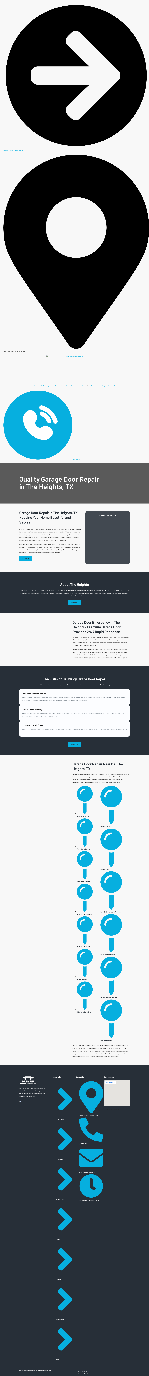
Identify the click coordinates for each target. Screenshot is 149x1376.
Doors (84, 386)
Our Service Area (71, 386)
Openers (93, 386)
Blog (103, 386)
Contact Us (111, 386)
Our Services (56, 386)
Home (35, 386)
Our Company (45, 386)
